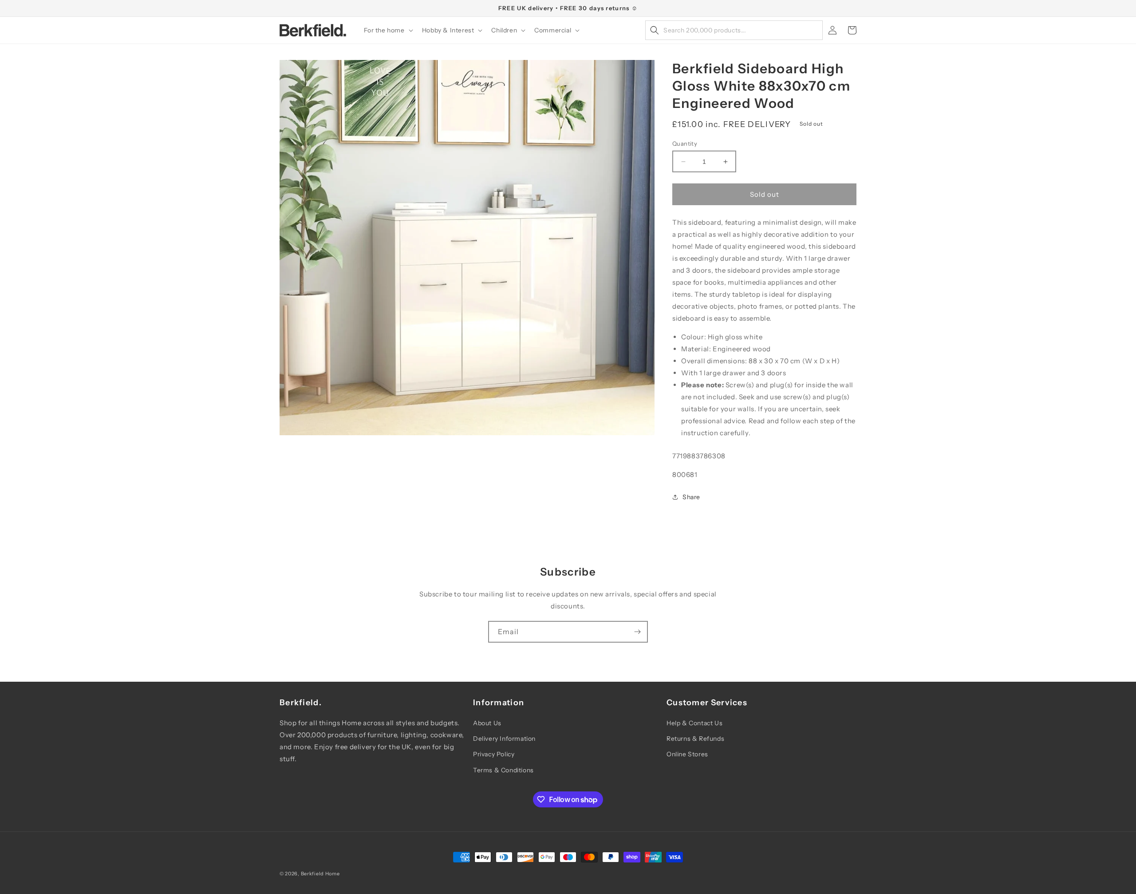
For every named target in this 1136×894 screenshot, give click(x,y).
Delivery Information (504, 739)
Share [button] (691, 497)
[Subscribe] (637, 632)
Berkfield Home (320, 873)
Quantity (684, 143)
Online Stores (687, 754)
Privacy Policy (493, 754)
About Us (487, 723)
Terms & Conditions (503, 770)
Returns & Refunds (695, 739)
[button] (388, 30)
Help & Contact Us (694, 723)
